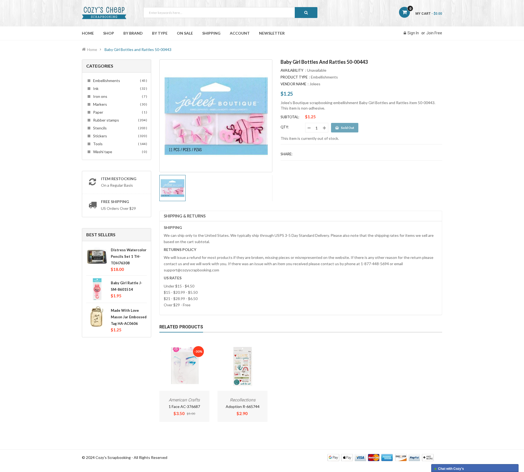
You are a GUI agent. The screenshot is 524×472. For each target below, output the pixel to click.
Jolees (314, 83)
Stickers (119, 136)
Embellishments (119, 80)
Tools (119, 143)
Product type (294, 77)
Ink (119, 88)
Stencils (119, 128)
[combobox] (230, 12)
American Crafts (184, 400)
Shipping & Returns (185, 215)
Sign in (413, 33)
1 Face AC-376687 (184, 406)
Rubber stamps (119, 120)
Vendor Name (293, 84)
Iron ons (119, 96)
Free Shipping (115, 201)
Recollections (242, 400)
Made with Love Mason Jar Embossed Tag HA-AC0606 (129, 317)
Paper (119, 112)
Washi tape (119, 151)
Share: (286, 154)
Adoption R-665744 (243, 406)
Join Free (434, 33)
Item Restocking (118, 178)
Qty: (284, 127)
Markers (119, 104)
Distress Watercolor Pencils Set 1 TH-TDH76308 (129, 256)
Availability (292, 70)
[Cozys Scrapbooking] (380, 457)
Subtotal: (290, 117)
